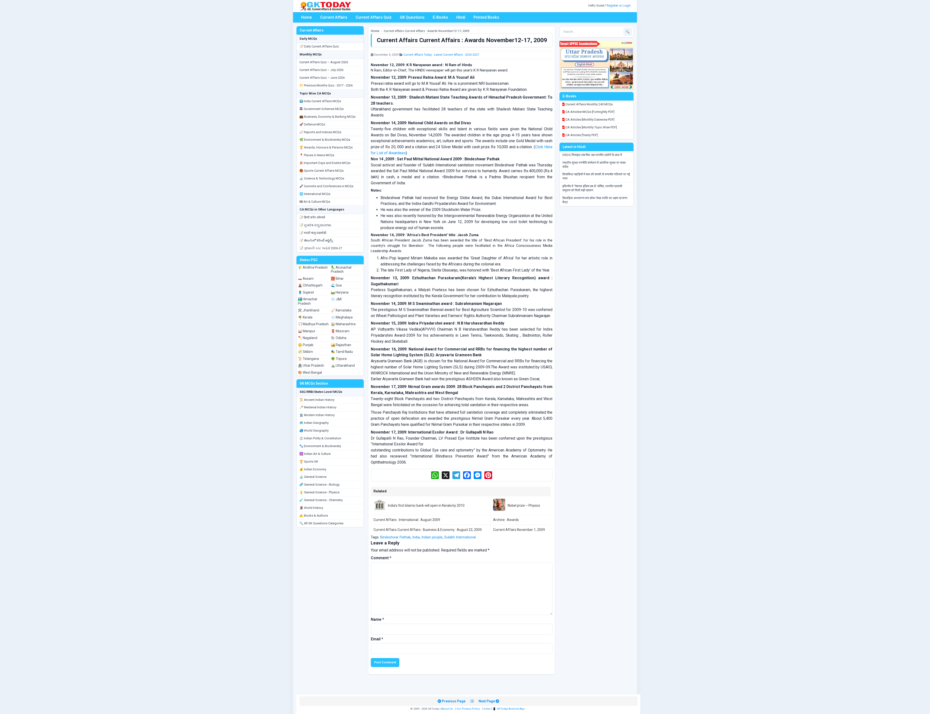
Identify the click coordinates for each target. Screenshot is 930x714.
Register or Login (619, 5)
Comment (381, 558)
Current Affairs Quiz (374, 17)
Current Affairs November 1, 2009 (519, 530)
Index (486, 708)
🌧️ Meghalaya (342, 317)
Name (377, 619)
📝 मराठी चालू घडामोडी (312, 233)
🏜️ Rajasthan (341, 345)
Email (377, 639)
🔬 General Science (312, 477)
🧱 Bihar (337, 278)
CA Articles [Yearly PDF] (581, 135)
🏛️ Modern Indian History (317, 415)
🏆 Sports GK (308, 461)
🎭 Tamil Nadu (342, 352)
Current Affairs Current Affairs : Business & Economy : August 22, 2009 (427, 530)
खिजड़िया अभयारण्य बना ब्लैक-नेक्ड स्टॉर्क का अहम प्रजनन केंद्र (594, 200)
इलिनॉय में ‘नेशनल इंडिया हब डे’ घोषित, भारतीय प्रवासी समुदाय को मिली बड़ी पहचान (592, 188)
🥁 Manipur (306, 331)
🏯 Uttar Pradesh (311, 365)
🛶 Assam (306, 278)
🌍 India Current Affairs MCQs (320, 101)
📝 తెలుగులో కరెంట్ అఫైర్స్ (316, 240)
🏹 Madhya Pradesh (313, 324)
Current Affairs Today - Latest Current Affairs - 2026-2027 (441, 54)
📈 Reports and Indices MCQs (320, 132)
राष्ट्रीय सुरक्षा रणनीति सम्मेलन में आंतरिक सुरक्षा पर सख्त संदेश (594, 165)
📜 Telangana (308, 359)
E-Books (440, 17)
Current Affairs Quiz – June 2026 (322, 77)
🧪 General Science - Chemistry (321, 500)
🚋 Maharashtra (343, 324)
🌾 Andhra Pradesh (313, 267)
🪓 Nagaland (307, 338)
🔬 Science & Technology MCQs (321, 178)
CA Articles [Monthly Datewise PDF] (589, 119)
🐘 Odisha (338, 338)
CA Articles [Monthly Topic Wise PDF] (591, 127)
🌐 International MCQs (314, 194)
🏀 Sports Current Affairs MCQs (321, 170)
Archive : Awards (506, 520)
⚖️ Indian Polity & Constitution (320, 438)
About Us (447, 708)
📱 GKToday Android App (509, 708)
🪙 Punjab (305, 345)
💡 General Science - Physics (319, 492)
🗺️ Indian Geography (314, 423)
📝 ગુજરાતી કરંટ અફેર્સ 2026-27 (320, 248)
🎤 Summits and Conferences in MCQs (326, 186)
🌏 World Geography (314, 430)
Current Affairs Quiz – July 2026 (321, 70)
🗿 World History (311, 508)
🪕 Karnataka (341, 310)
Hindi (460, 17)
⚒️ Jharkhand (308, 310)
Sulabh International (460, 537)
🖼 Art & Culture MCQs (314, 201)
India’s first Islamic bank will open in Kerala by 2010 (426, 505)
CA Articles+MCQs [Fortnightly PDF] (589, 112)
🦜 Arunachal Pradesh (341, 269)
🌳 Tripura (339, 359)
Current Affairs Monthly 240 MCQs (589, 104)
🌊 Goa (336, 285)
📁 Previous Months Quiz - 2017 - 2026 (326, 85)
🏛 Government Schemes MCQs (321, 109)
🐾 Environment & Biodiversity (320, 446)
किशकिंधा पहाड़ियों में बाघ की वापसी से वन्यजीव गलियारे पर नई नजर (596, 176)
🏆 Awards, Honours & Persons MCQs (326, 147)
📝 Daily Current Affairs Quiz (319, 46)
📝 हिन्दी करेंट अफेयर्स (312, 217)
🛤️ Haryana (340, 292)
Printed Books (486, 17)
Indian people (431, 537)
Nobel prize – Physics (524, 505)
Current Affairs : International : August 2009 (406, 520)
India (416, 537)
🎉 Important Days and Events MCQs (324, 163)
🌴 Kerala (305, 317)
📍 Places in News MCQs (316, 155)
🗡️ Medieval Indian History (317, 407)
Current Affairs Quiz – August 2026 (323, 62)
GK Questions (412, 17)
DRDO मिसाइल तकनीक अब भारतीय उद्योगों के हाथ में (592, 155)
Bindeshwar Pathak (395, 537)
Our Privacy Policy (468, 708)
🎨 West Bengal (310, 372)
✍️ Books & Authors (313, 515)
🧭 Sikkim (305, 352)
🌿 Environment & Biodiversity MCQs (324, 139)
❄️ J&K (336, 299)
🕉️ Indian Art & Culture (315, 454)
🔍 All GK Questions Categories (321, 523)
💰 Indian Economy (312, 469)
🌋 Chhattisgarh (310, 285)
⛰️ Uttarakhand (343, 365)
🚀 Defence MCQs (312, 124)
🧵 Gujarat (306, 292)
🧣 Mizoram (340, 331)
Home (306, 17)
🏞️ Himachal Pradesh (307, 301)
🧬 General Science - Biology (319, 484)
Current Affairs (333, 17)
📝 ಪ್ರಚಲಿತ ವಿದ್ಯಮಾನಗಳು (315, 225)
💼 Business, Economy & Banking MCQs (327, 116)
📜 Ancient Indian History (316, 400)
